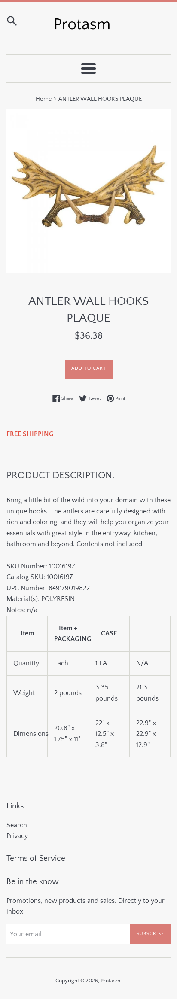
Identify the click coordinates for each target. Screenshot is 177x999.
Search (16, 825)
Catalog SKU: (39, 577)
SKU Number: (40, 566)
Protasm (110, 981)
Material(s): (23, 599)
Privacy (17, 836)
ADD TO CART (88, 368)
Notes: (21, 610)
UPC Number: (48, 588)
